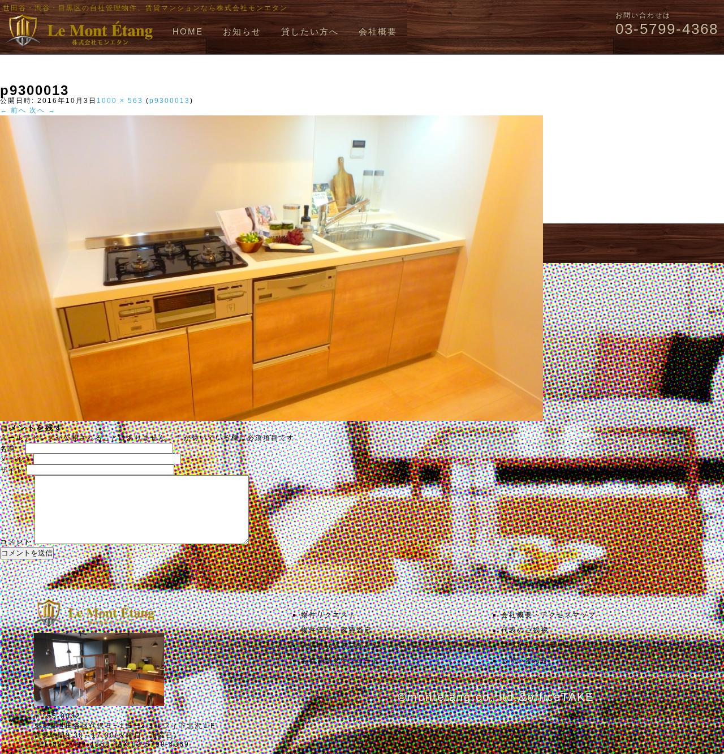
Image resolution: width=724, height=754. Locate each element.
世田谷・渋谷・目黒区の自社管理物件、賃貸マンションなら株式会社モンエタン (145, 8)
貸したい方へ (310, 31)
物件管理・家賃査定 (336, 630)
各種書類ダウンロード (340, 661)
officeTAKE (560, 697)
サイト (12, 470)
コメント (16, 542)
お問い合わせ (525, 661)
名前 (11, 449)
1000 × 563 (120, 101)
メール (15, 459)
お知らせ (242, 31)
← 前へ (13, 110)
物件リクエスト (328, 615)
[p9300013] (271, 419)
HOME (188, 31)
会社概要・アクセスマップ (548, 615)
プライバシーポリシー (540, 645)
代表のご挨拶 (525, 630)
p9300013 (169, 101)
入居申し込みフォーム (340, 645)
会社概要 (378, 31)
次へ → (42, 110)
